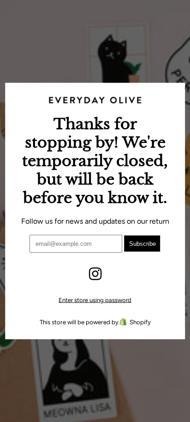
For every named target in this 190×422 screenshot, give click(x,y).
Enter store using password (95, 300)
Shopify (140, 322)
